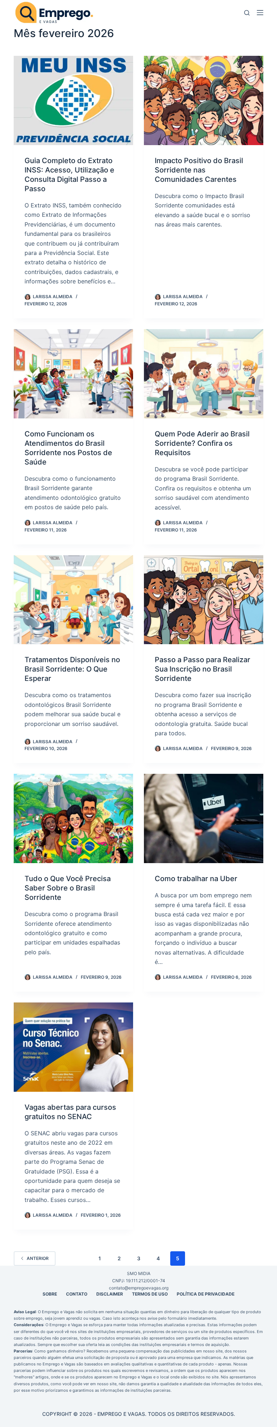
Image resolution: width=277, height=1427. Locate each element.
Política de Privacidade (205, 1294)
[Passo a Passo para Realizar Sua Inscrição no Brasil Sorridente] (203, 600)
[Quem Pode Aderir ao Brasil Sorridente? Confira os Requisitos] (203, 373)
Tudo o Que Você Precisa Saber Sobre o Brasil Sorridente (68, 888)
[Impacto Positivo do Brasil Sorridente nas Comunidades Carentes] (203, 100)
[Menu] (260, 12)
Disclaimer (109, 1294)
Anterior (38, 1258)
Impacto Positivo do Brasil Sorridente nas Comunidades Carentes (199, 170)
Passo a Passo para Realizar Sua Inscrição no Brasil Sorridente (202, 669)
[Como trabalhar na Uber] (203, 818)
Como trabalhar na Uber (196, 878)
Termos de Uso (150, 1294)
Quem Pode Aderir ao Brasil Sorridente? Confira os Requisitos (202, 443)
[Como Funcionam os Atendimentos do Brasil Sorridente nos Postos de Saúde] (73, 373)
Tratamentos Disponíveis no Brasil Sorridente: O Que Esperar (72, 669)
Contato (76, 1294)
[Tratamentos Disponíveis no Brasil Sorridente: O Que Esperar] (73, 600)
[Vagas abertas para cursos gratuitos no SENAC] (73, 1047)
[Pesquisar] (247, 12)
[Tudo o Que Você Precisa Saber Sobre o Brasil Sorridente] (73, 818)
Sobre (50, 1294)
